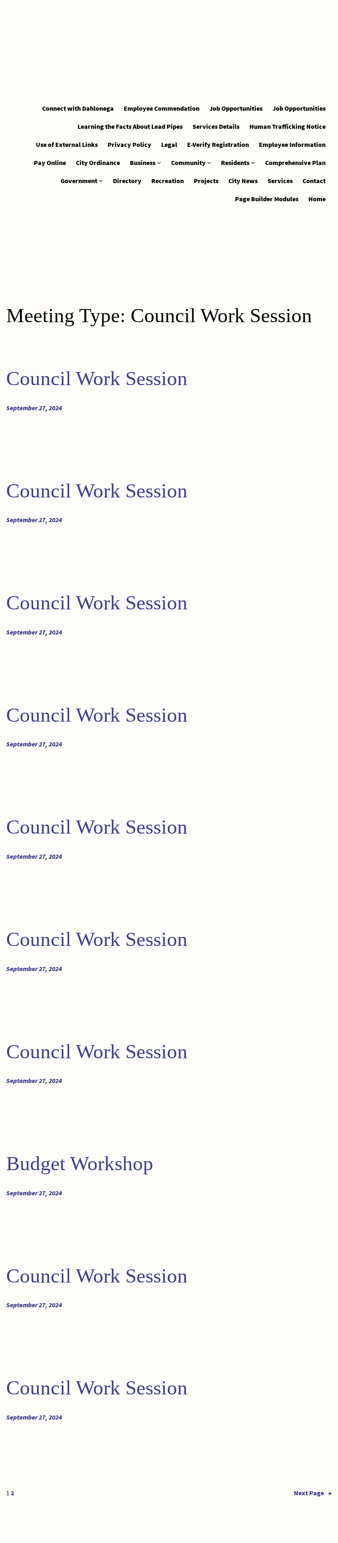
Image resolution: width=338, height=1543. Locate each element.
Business (142, 162)
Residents (235, 162)
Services (280, 181)
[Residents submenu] (253, 162)
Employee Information (292, 144)
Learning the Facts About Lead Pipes (130, 126)
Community (188, 162)
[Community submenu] (209, 162)
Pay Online (50, 162)
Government (79, 181)
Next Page (313, 1493)
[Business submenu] (159, 162)
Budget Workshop (79, 1163)
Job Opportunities (236, 108)
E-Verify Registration (218, 144)
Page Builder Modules (266, 199)
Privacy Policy (129, 144)
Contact (314, 181)
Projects (206, 181)
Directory (127, 181)
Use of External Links (67, 144)
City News (243, 181)
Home (317, 199)
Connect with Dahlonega (78, 108)
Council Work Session (97, 378)
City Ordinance (98, 162)
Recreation (167, 181)
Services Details (215, 126)
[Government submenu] (101, 181)
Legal (169, 144)
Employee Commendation (162, 108)
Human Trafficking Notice (287, 126)
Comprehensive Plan (295, 162)
